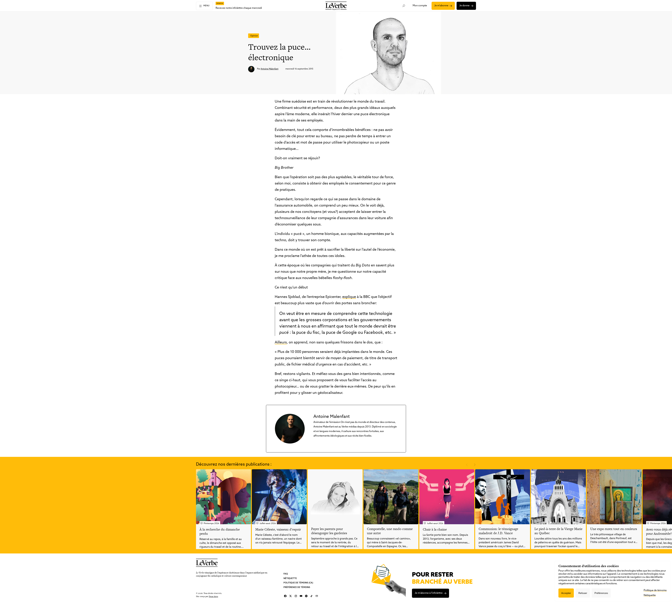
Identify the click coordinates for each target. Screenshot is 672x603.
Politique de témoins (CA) (298, 583)
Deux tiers (213, 596)
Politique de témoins (655, 590)
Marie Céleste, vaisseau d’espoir (278, 529)
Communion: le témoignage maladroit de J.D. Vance (498, 531)
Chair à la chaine (435, 529)
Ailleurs (281, 342)
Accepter (566, 593)
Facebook (285, 596)
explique (349, 297)
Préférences (601, 593)
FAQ (286, 574)
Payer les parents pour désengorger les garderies (329, 531)
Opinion (254, 36)
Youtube (301, 596)
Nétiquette (290, 578)
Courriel (316, 596)
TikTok (311, 596)
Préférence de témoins (297, 587)
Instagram (296, 596)
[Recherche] (403, 6)
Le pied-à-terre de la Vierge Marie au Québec (558, 531)
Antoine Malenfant (269, 69)
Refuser (582, 593)
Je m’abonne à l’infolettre (429, 593)
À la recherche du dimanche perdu (220, 531)
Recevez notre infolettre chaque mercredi (239, 8)
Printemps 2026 (211, 523)
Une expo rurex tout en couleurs (613, 529)
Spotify (306, 596)
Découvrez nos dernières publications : (234, 464)
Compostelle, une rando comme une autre (390, 531)
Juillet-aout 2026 (268, 523)
